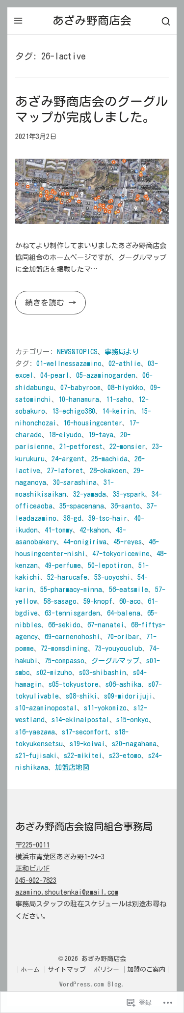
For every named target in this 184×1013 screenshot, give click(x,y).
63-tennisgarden (72, 613)
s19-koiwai (87, 743)
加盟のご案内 (146, 969)
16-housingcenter (92, 422)
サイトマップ (67, 969)
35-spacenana (81, 505)
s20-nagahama (134, 743)
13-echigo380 (73, 411)
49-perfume (63, 565)
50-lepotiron (109, 565)
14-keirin (118, 411)
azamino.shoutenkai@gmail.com (66, 892)
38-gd (72, 518)
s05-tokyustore (74, 684)
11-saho (118, 399)
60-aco (130, 601)
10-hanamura (78, 399)
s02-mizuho (54, 672)
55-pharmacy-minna (71, 589)
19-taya (100, 434)
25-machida (109, 458)
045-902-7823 (35, 880)
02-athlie (124, 363)
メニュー (18, 21)
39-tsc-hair (107, 518)
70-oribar (123, 636)
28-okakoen (108, 470)
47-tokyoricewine (121, 553)
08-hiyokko (125, 387)
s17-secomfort (85, 731)
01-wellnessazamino (69, 363)
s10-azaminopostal (46, 707)
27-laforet (65, 470)
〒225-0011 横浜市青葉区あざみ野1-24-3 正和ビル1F (60, 856)
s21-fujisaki (36, 755)
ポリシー (106, 969)
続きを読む (41, 306)
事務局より (122, 351)
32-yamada (89, 494)
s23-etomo (125, 755)
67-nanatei (105, 624)
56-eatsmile (128, 589)
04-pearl (54, 375)
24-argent (68, 458)
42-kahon (94, 530)
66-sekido (64, 624)
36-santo (125, 505)
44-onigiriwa (84, 541)
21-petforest (81, 446)
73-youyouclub (118, 648)
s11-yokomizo (105, 707)
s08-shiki (81, 696)
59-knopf (97, 601)
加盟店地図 (72, 767)
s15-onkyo (132, 719)
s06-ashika (123, 684)
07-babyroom (80, 387)
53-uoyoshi (112, 577)
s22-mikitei (83, 755)
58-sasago (60, 601)
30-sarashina (75, 482)
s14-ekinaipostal (80, 719)
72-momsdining (64, 648)
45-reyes (127, 541)
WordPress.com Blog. (92, 984)
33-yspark (129, 494)
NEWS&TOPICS (77, 351)
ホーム (30, 969)
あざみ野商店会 (92, 20)
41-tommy (59, 530)
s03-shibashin (102, 672)
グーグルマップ (115, 660)
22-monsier (127, 446)
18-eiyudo (65, 434)
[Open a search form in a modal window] (166, 21)
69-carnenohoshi (72, 636)
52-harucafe (67, 577)
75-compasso (64, 660)
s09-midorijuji (128, 696)
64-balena (123, 613)
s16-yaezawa (35, 731)
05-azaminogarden (105, 375)
